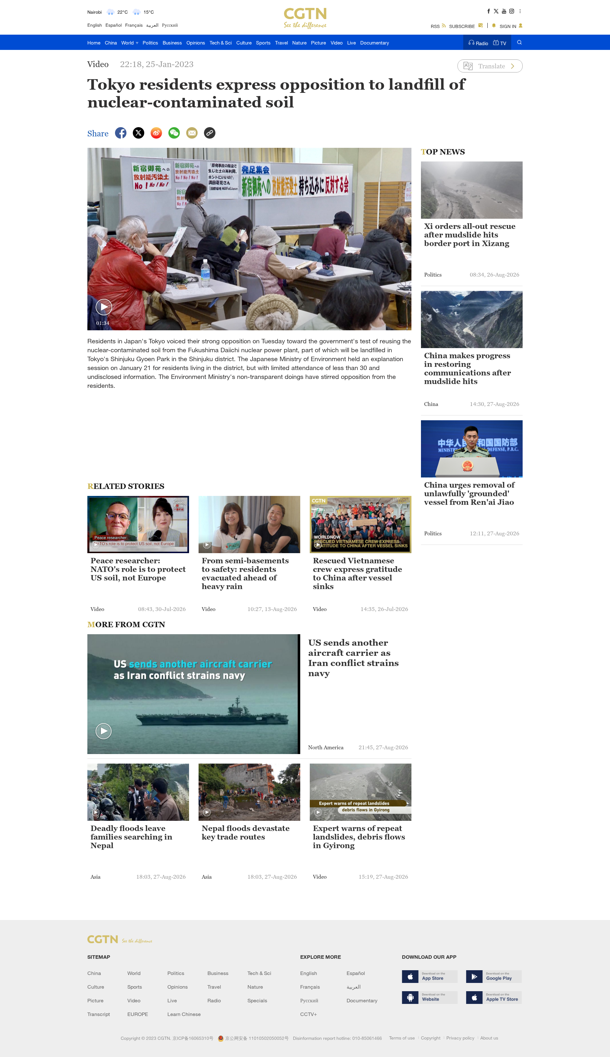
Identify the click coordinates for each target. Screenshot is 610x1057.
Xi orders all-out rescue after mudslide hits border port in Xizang (470, 235)
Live (351, 42)
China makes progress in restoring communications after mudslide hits (467, 368)
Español (113, 25)
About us (489, 1037)
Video (337, 42)
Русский (170, 25)
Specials (257, 1000)
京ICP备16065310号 (193, 1038)
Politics (150, 42)
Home (93, 42)
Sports (263, 42)
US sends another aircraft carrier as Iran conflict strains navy (353, 657)
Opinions (195, 42)
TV (503, 43)
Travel (281, 42)
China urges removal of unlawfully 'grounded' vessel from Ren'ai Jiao (469, 494)
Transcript (98, 1014)
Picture (318, 42)
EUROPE (137, 1014)
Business (172, 42)
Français (134, 25)
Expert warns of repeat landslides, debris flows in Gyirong (359, 837)
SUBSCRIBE (462, 26)
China (111, 42)
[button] (103, 307)
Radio (482, 43)
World (128, 42)
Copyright (430, 1037)
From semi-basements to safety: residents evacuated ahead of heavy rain (245, 573)
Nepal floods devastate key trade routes (246, 832)
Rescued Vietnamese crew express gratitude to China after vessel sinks (357, 573)
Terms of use (402, 1037)
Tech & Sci (221, 42)
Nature (299, 42)
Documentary (374, 42)
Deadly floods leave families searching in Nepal (132, 837)
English (94, 25)
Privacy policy (460, 1037)
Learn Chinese (184, 1014)
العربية (152, 25)
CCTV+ (308, 1014)
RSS (435, 26)
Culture (244, 42)
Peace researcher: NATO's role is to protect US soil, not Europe (138, 569)
